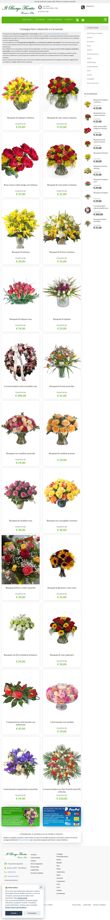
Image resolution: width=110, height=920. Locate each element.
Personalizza (32, 913)
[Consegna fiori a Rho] (18, 9)
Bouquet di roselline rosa (20, 520)
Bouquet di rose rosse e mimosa (61, 117)
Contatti (33, 861)
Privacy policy (35, 867)
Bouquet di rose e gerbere (62, 655)
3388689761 (90, 6)
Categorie (92, 28)
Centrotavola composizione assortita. (20, 789)
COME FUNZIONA (54, 20)
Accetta (13, 913)
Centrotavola (93, 54)
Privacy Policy (76, 905)
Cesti (89, 71)
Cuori (89, 75)
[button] (76, 20)
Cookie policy (35, 870)
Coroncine (91, 62)
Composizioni (92, 66)
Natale (90, 37)
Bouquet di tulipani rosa (21, 319)
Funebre (90, 79)
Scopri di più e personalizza (15, 907)
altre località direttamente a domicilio (55, 34)
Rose (89, 46)
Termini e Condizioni (99, 905)
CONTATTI (69, 20)
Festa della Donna (94, 33)
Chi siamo (34, 854)
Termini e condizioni (37, 873)
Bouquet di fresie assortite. (62, 386)
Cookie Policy (87, 905)
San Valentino (93, 83)
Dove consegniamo (37, 864)
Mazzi (89, 58)
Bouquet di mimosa (21, 252)
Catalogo (27, 20)
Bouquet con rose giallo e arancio (62, 520)
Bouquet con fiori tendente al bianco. (20, 655)
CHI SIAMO (40, 20)
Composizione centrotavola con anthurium (20, 723)
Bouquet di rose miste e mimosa (61, 185)
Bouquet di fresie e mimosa (61, 252)
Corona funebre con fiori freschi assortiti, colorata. (62, 790)
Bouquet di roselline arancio (62, 453)
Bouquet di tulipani (62, 319)
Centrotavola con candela (62, 722)
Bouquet (90, 41)
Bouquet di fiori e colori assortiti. (21, 587)
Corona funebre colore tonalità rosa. (20, 386)
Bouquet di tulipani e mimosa (20, 117)
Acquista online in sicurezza (54, 810)
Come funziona (35, 857)
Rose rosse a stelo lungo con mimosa (20, 185)
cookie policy (22, 898)
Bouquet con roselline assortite (20, 453)
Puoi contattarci (24, 840)
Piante (89, 50)
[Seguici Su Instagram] (104, 19)
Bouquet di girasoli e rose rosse (61, 587)
